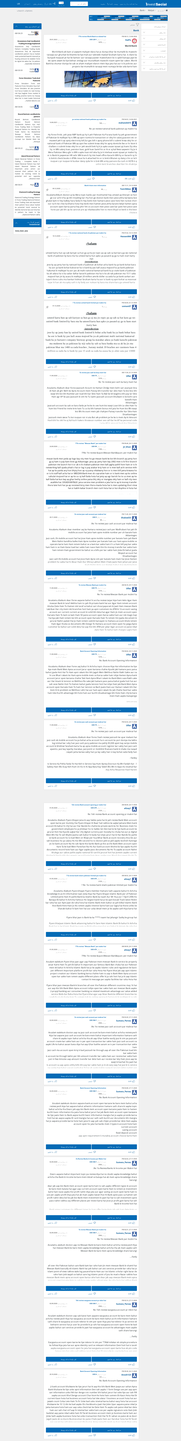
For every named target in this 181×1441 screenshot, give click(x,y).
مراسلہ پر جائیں (114, 95)
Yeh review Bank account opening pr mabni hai (89, 805)
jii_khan (127, 447)
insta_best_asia (21, 231)
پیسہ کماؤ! (112, 3)
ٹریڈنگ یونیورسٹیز (157, 69)
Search (21, 11)
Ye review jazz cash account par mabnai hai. (90, 514)
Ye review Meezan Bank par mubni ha (92, 585)
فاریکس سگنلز (159, 63)
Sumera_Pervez (123, 1020)
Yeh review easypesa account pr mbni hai (91, 1300)
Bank (136, 30)
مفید (102, 3)
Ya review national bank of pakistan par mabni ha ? (87, 233)
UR (18, 3)
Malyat (151, 10)
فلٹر (132, 24)
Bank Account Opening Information (93, 651)
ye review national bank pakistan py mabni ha (89, 119)
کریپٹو (162, 38)
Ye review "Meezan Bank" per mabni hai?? (90, 443)
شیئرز (163, 51)
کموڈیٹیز (161, 45)
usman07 (126, 306)
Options (29, 11)
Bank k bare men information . (95, 185)
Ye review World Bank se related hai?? (92, 36)
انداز (27, 3)
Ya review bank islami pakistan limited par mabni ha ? (86, 876)
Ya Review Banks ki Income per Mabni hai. (90, 1159)
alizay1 (127, 808)
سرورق (161, 10)
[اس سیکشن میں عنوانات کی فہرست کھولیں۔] (144, 32)
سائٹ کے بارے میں (128, 3)
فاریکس (162, 32)
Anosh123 (126, 1374)
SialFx (128, 40)
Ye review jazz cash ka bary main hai (93, 373)
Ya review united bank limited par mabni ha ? (89, 303)
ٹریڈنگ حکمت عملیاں (157, 57)
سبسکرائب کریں (61, 42)
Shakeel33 (126, 517)
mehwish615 (125, 122)
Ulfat (128, 376)
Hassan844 (125, 236)
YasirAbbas (125, 189)
